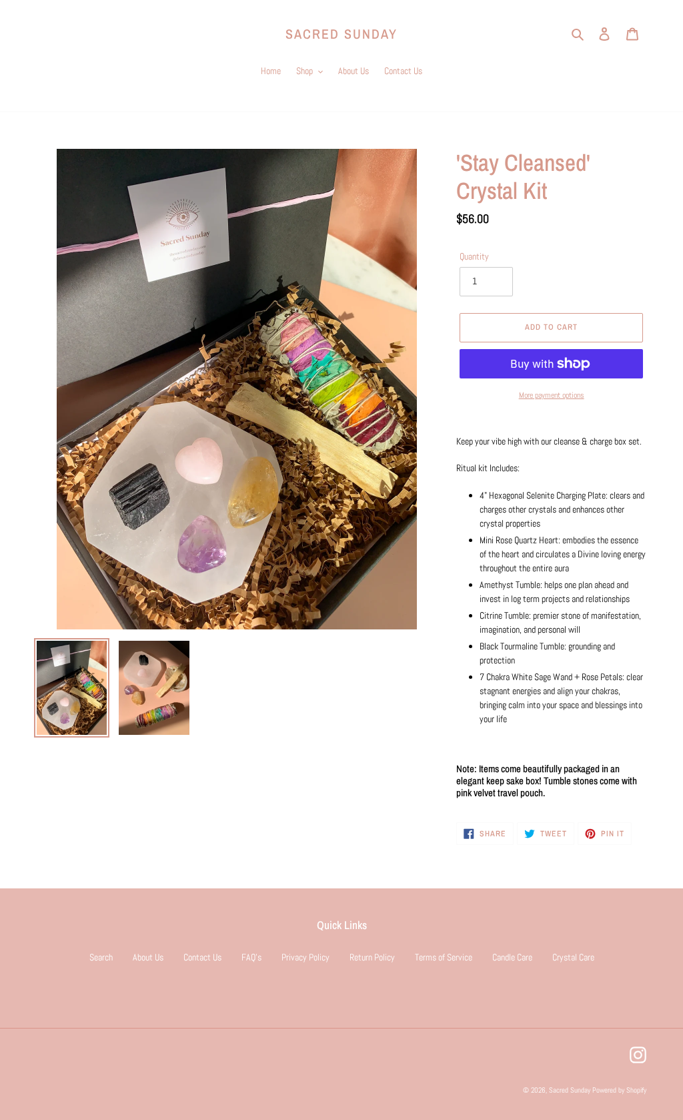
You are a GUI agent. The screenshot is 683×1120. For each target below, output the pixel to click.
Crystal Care (573, 957)
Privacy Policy (305, 957)
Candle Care (512, 957)
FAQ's (251, 957)
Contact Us (202, 957)
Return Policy (372, 957)
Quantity (474, 256)
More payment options (551, 395)
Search (101, 957)
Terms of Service (443, 957)
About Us (148, 957)
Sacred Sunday (341, 34)
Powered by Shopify (619, 1090)
